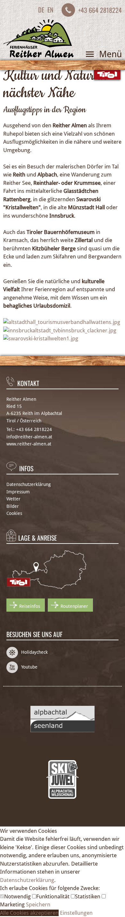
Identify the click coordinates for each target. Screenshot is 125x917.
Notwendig (18, 896)
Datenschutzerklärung (28, 484)
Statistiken (88, 896)
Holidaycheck (34, 652)
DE (41, 9)
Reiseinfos (29, 606)
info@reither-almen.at (29, 436)
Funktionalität (53, 896)
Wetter (13, 498)
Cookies (14, 513)
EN (50, 9)
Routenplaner (74, 606)
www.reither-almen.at (28, 443)
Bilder (12, 506)
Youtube (29, 667)
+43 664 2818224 (100, 10)
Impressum (18, 491)
